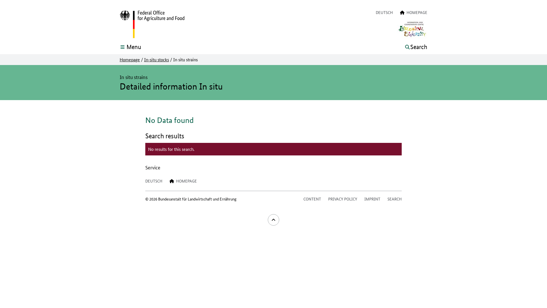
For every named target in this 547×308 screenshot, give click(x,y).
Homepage (130, 59)
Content (312, 199)
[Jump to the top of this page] (273, 220)
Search (394, 199)
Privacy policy (342, 199)
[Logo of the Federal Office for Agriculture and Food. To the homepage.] (152, 24)
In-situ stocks (156, 59)
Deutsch (384, 12)
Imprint (372, 199)
